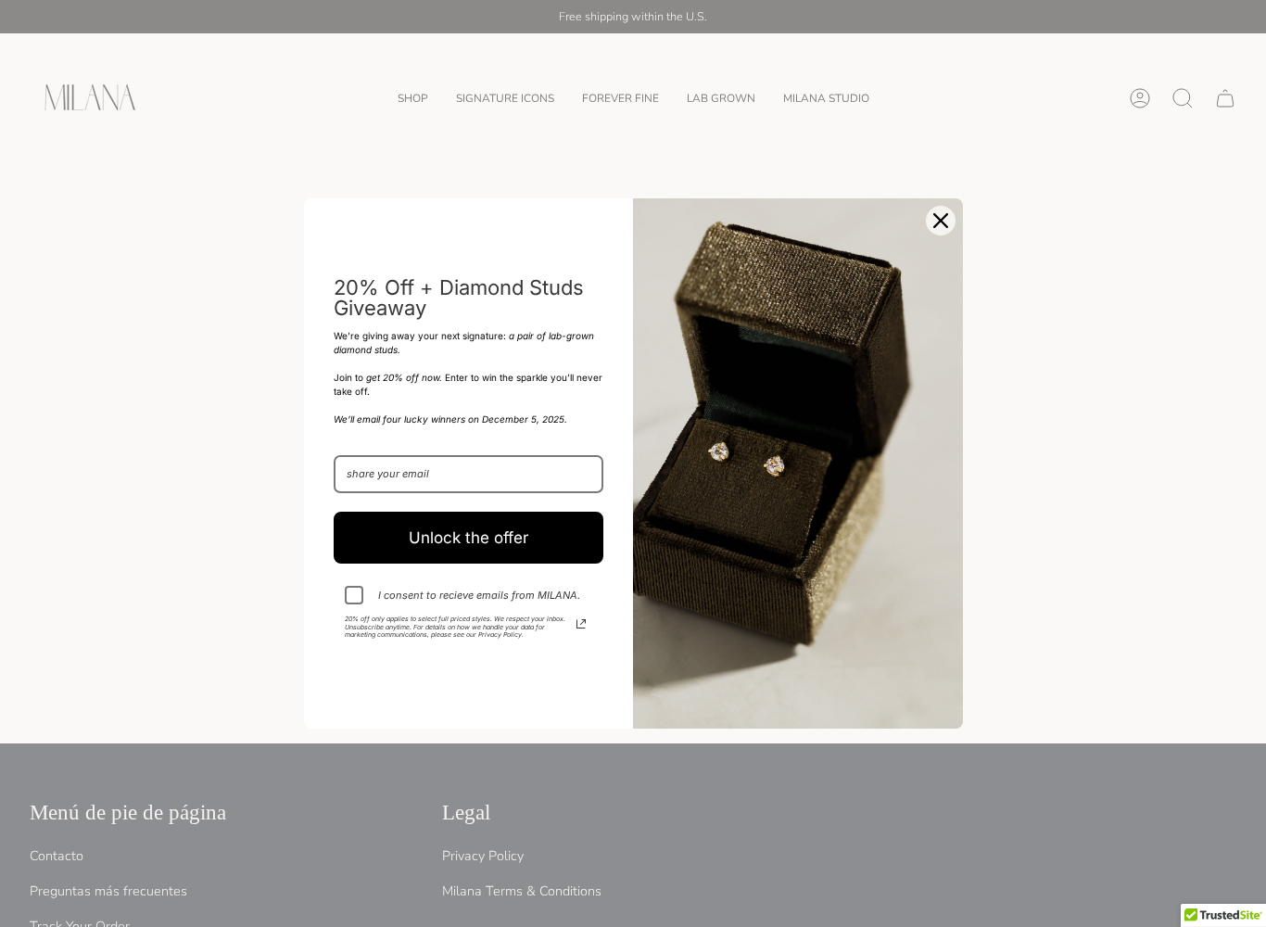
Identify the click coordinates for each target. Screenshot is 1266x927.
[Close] (940, 220)
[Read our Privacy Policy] (581, 624)
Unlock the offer (468, 537)
